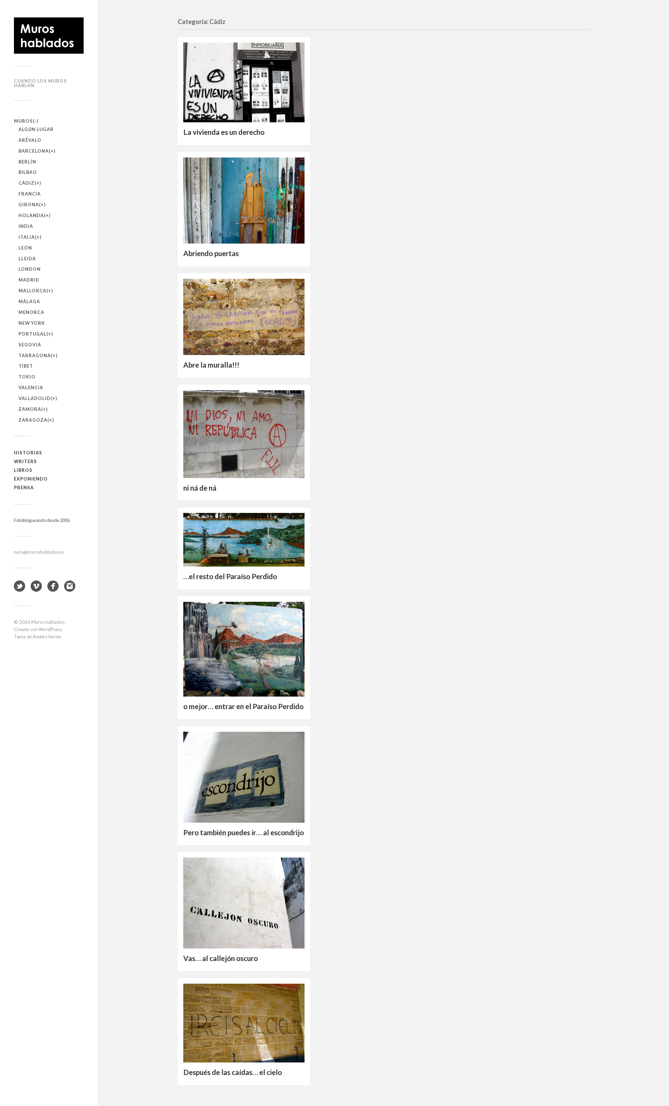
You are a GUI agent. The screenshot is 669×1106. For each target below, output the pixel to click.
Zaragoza (32, 420)
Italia (26, 237)
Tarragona (34, 355)
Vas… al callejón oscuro (220, 958)
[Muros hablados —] (49, 35)
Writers (25, 461)
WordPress (50, 629)
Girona (28, 204)
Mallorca (32, 290)
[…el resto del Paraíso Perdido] (244, 540)
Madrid (28, 280)
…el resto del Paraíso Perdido (230, 576)
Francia (29, 194)
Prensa (24, 487)
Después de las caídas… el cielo (232, 1072)
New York (31, 323)
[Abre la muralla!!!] (244, 317)
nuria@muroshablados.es (39, 552)
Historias (28, 452)
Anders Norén (47, 636)
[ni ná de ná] (244, 434)
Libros (23, 470)
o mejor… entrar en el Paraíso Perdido (243, 706)
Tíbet (25, 366)
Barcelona (33, 151)
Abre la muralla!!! (211, 365)
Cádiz (26, 183)
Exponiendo (31, 479)
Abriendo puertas (211, 253)
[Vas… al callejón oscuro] (244, 903)
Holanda (31, 215)
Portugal (32, 334)
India (25, 226)
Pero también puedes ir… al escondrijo (243, 832)
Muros (23, 121)
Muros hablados (47, 622)
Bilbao (27, 172)
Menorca (31, 312)
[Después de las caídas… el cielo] (244, 1023)
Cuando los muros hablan (40, 83)
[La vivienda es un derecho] (244, 83)
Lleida (27, 258)
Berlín (27, 161)
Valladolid (34, 398)
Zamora (29, 409)
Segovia (29, 344)
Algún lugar (36, 129)
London (29, 269)
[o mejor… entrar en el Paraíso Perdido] (244, 649)
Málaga (29, 301)
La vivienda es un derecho (223, 132)
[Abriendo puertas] (244, 201)
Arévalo (29, 140)
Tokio (27, 376)
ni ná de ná (199, 488)
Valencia (30, 387)
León (25, 248)
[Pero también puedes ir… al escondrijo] (244, 777)
